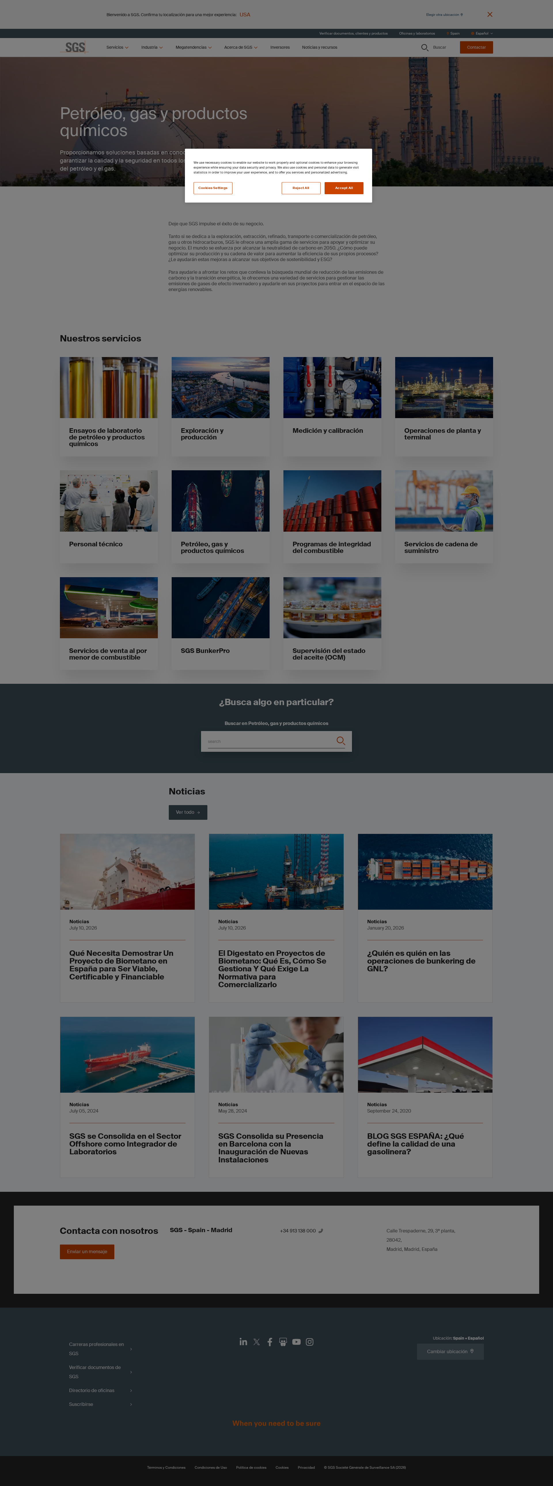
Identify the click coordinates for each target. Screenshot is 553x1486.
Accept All (344, 188)
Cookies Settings (213, 188)
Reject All (301, 188)
